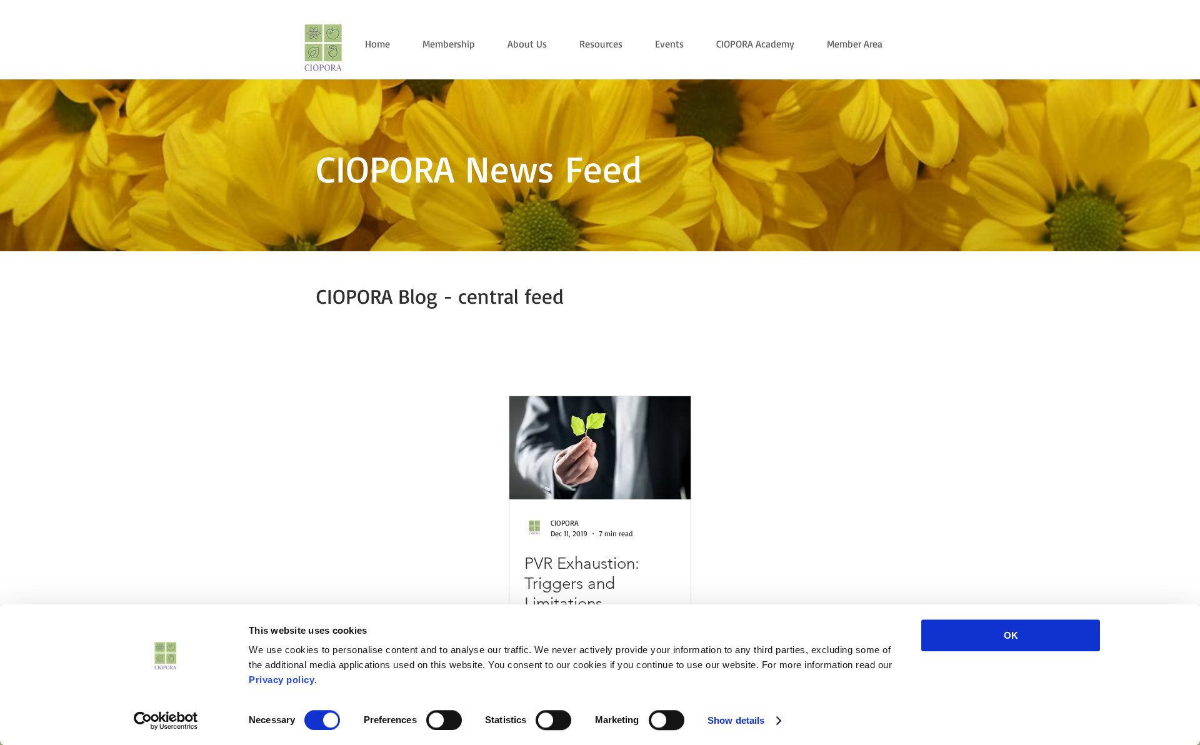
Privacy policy (281, 679)
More (796, 361)
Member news (512, 361)
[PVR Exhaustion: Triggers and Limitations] (600, 447)
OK (1011, 635)
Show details (736, 720)
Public (374, 361)
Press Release (436, 361)
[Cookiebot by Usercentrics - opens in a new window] (166, 720)
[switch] (444, 720)
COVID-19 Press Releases (716, 361)
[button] (878, 363)
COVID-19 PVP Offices (604, 361)
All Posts (322, 361)
